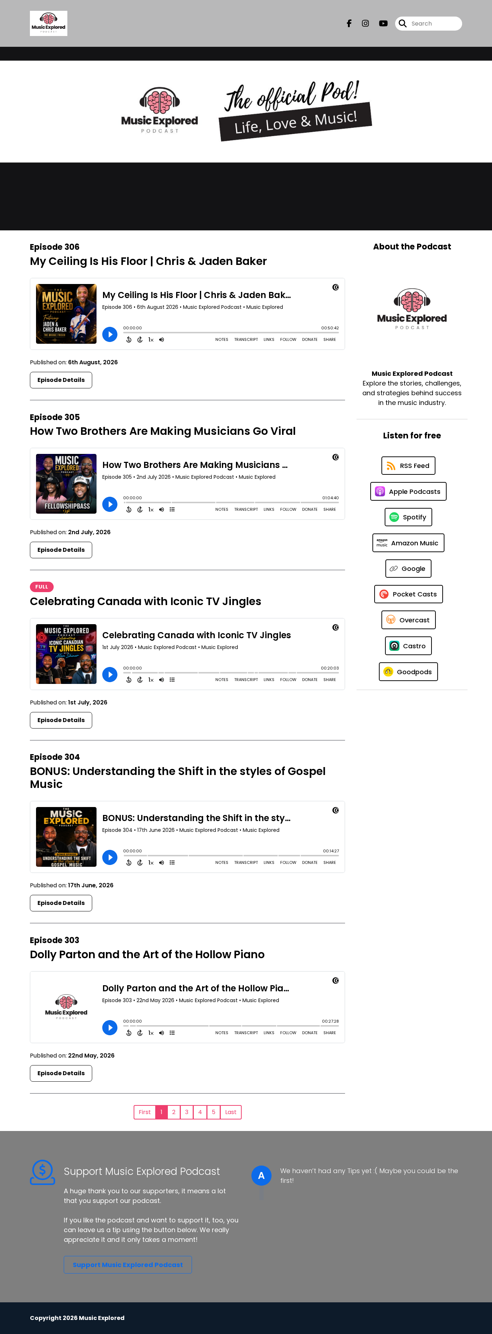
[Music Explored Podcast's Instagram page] (361, 23)
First (145, 1112)
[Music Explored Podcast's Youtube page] (379, 23)
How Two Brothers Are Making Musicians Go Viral (163, 431)
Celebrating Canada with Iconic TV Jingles (145, 601)
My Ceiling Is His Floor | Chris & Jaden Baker (148, 261)
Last (231, 1112)
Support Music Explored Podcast (128, 1264)
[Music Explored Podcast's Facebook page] (349, 23)
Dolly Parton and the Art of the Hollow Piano (147, 954)
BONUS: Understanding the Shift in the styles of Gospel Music (178, 777)
